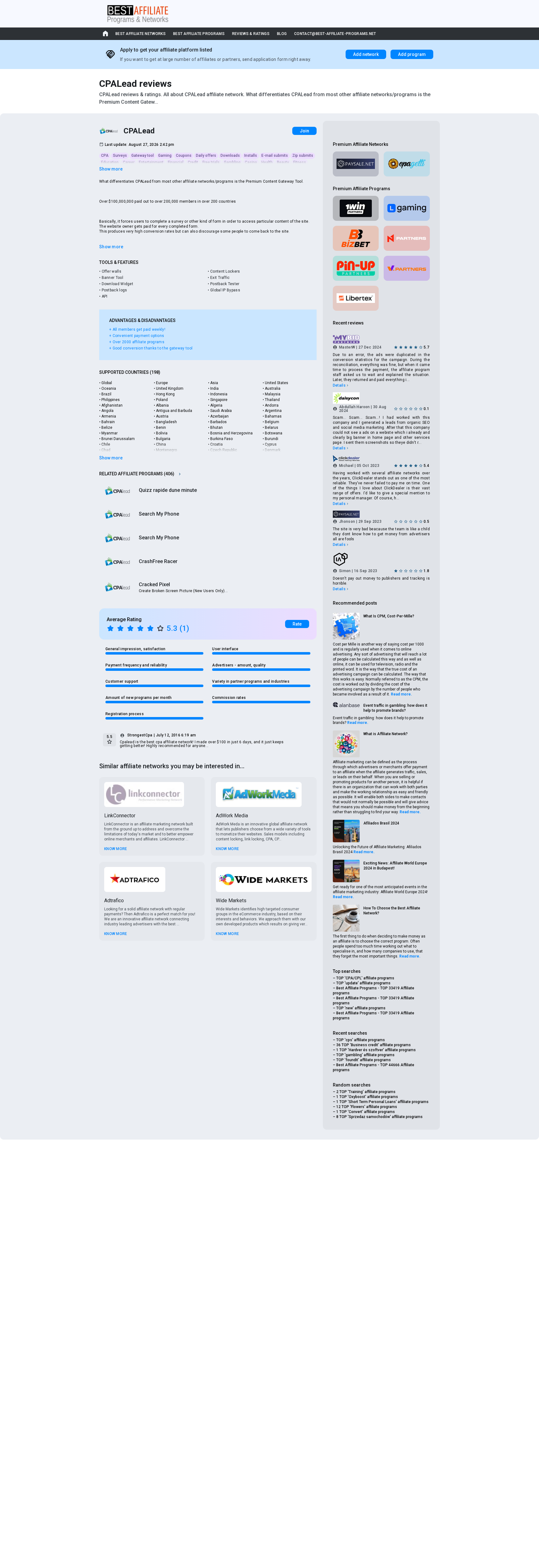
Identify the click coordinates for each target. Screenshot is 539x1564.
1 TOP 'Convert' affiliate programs (365, 1112)
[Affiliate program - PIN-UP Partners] (356, 268)
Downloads (230, 155)
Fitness (299, 162)
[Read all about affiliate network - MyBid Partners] (381, 339)
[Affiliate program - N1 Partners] (407, 238)
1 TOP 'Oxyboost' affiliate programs (367, 1097)
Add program (412, 54)
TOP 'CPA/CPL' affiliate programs (365, 978)
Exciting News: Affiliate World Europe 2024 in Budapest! (395, 865)
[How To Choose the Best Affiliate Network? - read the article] (346, 918)
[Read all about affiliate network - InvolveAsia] (381, 559)
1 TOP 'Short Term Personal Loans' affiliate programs (382, 1102)
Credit (193, 162)
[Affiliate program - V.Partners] (407, 268)
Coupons (184, 155)
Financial (175, 162)
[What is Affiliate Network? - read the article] (346, 743)
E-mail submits (274, 155)
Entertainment (151, 162)
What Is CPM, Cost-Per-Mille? (388, 616)
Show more (111, 168)
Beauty (283, 162)
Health (267, 162)
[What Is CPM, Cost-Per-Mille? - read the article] (346, 626)
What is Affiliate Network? (385, 734)
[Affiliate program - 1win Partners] (356, 208)
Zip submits (302, 155)
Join (304, 130)
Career (128, 162)
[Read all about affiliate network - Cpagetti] (407, 163)
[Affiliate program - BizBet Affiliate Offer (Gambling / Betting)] (356, 238)
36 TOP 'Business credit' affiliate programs (373, 1045)
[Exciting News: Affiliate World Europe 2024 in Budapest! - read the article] (346, 871)
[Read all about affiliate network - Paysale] (356, 163)
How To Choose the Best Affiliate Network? (391, 910)
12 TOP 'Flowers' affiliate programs (366, 1107)
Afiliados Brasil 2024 (381, 823)
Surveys (120, 155)
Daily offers (206, 155)
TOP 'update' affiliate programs (363, 983)
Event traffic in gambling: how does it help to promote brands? (395, 708)
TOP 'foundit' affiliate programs (363, 1060)
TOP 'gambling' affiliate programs (365, 1055)
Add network (366, 54)
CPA (105, 155)
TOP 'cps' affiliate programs (360, 1040)
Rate (297, 623)
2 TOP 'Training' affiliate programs (366, 1092)
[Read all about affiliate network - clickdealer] (381, 458)
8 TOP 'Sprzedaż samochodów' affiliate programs (379, 1117)
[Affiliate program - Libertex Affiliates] (356, 298)
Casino (251, 162)
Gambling (232, 162)
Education (110, 162)
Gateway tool (142, 155)
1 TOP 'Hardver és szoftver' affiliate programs (376, 1050)
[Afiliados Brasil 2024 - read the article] (346, 831)
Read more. (401, 694)
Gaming (165, 155)
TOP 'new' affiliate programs (361, 1008)
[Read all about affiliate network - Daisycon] (381, 397)
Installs (250, 155)
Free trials (211, 162)
